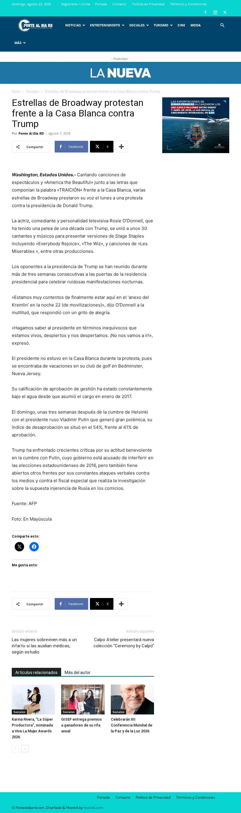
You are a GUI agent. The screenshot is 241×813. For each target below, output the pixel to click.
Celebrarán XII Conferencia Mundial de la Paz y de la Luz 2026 (131, 725)
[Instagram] (215, 12)
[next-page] (25, 748)
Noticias (73, 25)
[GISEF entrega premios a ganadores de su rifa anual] (82, 699)
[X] (224, 12)
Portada (101, 4)
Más (17, 42)
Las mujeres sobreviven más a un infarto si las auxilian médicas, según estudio (44, 646)
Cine (181, 25)
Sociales (137, 25)
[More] (121, 147)
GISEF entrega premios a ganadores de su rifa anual (81, 725)
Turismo (161, 25)
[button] (222, 25)
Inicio (16, 91)
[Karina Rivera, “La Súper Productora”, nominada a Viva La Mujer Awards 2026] (33, 699)
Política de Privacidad (148, 4)
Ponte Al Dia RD (31, 133)
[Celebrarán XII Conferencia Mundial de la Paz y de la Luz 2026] (132, 699)
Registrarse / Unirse (75, 4)
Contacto (119, 4)
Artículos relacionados (36, 672)
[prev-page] (15, 748)
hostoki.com (93, 807)
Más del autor (78, 672)
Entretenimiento (105, 25)
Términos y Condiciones (188, 4)
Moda (195, 25)
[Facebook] (205, 12)
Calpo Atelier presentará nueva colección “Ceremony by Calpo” (123, 642)
